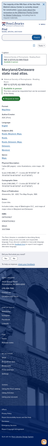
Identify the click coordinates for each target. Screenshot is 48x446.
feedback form (20, 244)
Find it (36, 37)
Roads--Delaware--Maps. (12, 142)
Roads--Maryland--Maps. (12, 133)
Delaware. (6, 146)
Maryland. (6, 150)
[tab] (24, 59)
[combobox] (17, 37)
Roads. (4, 137)
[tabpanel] (24, 89)
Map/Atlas (6, 109)
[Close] (43, 4)
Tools (41, 45)
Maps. (4, 158)
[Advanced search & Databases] (44, 37)
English (5, 125)
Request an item (12, 98)
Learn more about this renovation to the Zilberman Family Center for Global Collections (20, 12)
